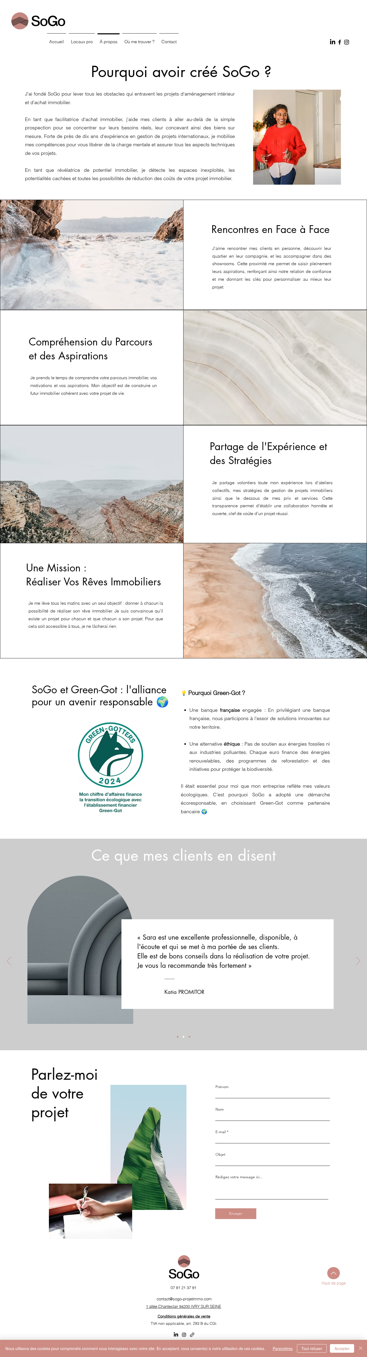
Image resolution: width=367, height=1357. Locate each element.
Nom (219, 1109)
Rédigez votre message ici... (239, 1177)
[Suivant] (358, 961)
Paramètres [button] (283, 1348)
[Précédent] (9, 961)
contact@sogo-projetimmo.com (184, 1298)
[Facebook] (339, 42)
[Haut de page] (333, 1273)
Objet (220, 1154)
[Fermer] (360, 1348)
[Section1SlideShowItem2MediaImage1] (183, 1037)
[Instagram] (346, 42)
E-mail (220, 1132)
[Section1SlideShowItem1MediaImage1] (177, 1037)
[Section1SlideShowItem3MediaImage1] (189, 1037)
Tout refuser (311, 1348)
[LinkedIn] (332, 42)
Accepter (342, 1348)
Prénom (222, 1087)
